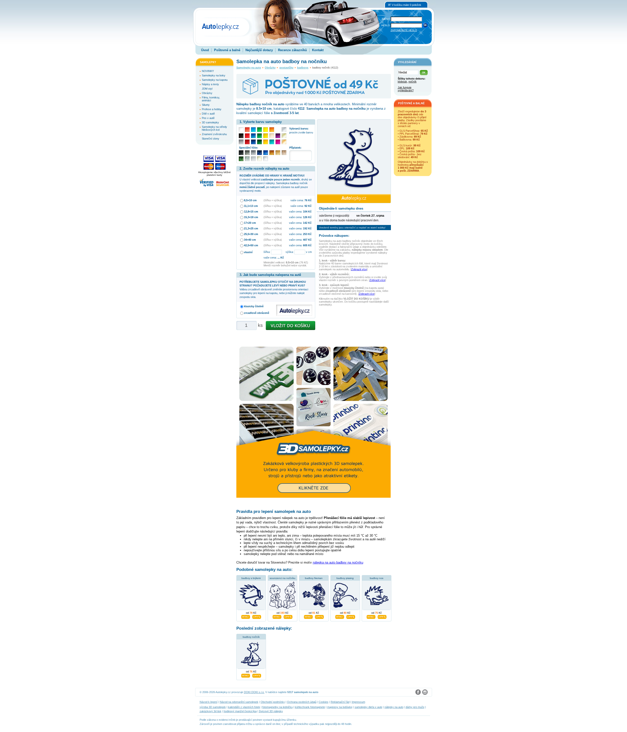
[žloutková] (265, 142)
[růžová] (278, 142)
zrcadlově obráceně (256, 312)
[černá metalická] (241, 152)
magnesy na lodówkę (339, 707)
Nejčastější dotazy (259, 50)
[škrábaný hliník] (253, 159)
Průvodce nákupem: (334, 235)
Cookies (323, 701)
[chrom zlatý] (259, 159)
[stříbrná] (284, 129)
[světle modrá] (253, 129)
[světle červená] (247, 129)
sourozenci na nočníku (282, 578)
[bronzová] (284, 142)
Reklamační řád (340, 701)
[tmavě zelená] (259, 142)
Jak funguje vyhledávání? (406, 89)
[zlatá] (284, 136)
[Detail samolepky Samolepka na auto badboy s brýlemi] (245, 616)
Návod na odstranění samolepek (239, 701)
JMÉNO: (386, 19)
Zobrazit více (359, 269)
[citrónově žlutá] (265, 129)
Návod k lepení (208, 701)
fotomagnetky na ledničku (277, 707)
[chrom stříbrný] (265, 159)
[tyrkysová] (272, 142)
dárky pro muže (415, 707)
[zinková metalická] (247, 152)
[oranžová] (272, 129)
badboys (302, 67)
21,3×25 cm (251, 228)
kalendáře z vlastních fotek (244, 707)
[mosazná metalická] (284, 152)
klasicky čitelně (254, 306)
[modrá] (253, 136)
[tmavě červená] (247, 142)
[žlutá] (265, 136)
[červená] (247, 136)
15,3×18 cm (251, 217)
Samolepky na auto (248, 67)
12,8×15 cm (251, 211)
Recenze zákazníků (292, 50)
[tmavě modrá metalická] (259, 152)
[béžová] (272, 136)
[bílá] (241, 129)
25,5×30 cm (251, 234)
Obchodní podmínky (273, 701)
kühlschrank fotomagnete (310, 707)
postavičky (286, 67)
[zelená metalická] (241, 159)
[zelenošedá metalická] (247, 159)
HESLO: (386, 25)
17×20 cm (250, 222)
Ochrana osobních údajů (301, 701)
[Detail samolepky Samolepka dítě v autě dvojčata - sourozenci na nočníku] (277, 616)
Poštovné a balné (227, 50)
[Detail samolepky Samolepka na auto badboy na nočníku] (245, 674)
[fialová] (278, 136)
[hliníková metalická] (253, 152)
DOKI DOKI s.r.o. (254, 692)
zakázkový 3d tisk (210, 711)
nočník (413, 81)
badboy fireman (314, 578)
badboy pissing (345, 578)
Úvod (205, 50)
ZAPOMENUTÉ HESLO (404, 30)
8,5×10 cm (250, 200)
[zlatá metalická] (278, 152)
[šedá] (241, 142)
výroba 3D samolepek (213, 707)
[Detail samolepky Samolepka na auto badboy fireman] (308, 616)
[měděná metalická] (272, 152)
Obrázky (270, 67)
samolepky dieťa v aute (368, 707)
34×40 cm (250, 239)
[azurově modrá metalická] (265, 152)
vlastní (248, 252)
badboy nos (376, 578)
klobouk (402, 81)
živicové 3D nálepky (271, 711)
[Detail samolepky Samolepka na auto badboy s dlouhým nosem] (371, 616)
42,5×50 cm (251, 245)
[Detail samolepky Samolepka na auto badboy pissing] (339, 616)
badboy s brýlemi (251, 578)
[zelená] (259, 136)
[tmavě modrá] (253, 142)
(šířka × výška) (273, 200)
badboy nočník (251, 637)
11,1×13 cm (251, 205)
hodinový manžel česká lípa (240, 711)
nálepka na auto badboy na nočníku (338, 562)
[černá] (241, 136)
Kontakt (318, 50)
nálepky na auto (394, 707)
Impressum (358, 701)
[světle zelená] (259, 129)
